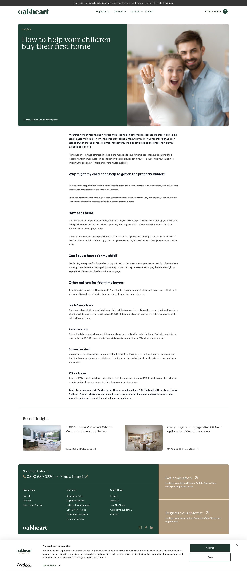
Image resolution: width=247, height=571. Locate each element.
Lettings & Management (78, 505)
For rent (27, 500)
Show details (49, 565)
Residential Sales (75, 496)
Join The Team (117, 505)
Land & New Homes (76, 509)
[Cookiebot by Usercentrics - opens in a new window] (24, 565)
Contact (149, 11)
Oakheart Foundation (121, 509)
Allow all (210, 548)
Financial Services (75, 518)
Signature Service (75, 500)
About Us (114, 500)
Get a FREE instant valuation (159, 2)
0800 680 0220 (40, 476)
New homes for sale (33, 505)
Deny (210, 557)
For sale (27, 496)
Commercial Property (77, 514)
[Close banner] (237, 545)
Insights (114, 496)
